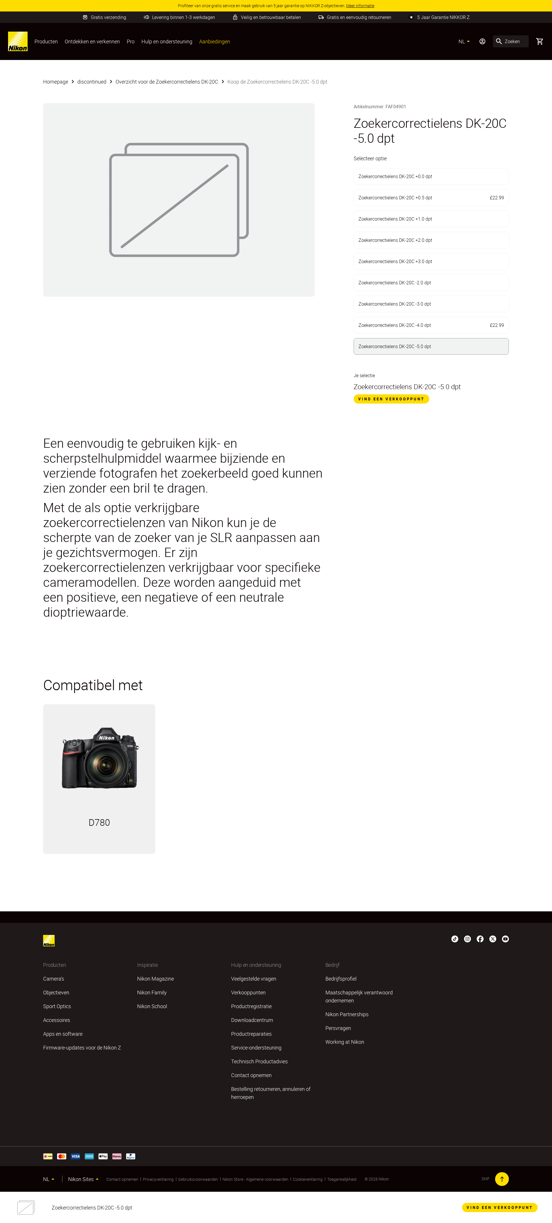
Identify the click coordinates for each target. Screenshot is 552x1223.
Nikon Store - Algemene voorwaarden (255, 1179)
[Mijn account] (482, 41)
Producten (46, 41)
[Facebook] (480, 938)
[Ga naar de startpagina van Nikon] (18, 41)
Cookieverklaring (308, 1179)
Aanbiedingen (214, 41)
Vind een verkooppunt (391, 399)
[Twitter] (492, 938)
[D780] (99, 759)
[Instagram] (467, 938)
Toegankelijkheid (341, 1179)
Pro (131, 41)
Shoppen (130, 847)
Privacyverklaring (158, 1179)
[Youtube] (505, 938)
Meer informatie (81, 847)
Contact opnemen (122, 1179)
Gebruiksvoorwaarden (198, 1179)
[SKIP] (502, 1179)
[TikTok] (454, 938)
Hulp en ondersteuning (166, 41)
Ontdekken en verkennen (92, 41)
